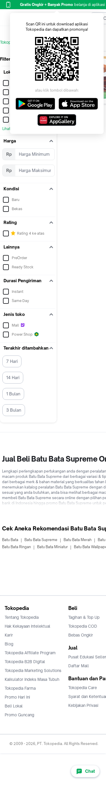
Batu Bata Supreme (40, 540)
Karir (9, 635)
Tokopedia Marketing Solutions (33, 670)
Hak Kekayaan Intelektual (27, 626)
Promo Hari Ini (17, 697)
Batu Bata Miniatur (52, 547)
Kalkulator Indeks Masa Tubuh (32, 679)
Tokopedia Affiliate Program (30, 652)
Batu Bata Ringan (16, 547)
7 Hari (12, 361)
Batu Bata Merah (78, 540)
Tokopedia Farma (20, 688)
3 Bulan (13, 410)
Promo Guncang (19, 714)
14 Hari (12, 377)
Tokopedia (9, 42)
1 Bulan (13, 393)
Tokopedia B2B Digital (25, 661)
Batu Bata (10, 540)
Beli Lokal (14, 706)
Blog (9, 644)
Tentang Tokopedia (22, 617)
